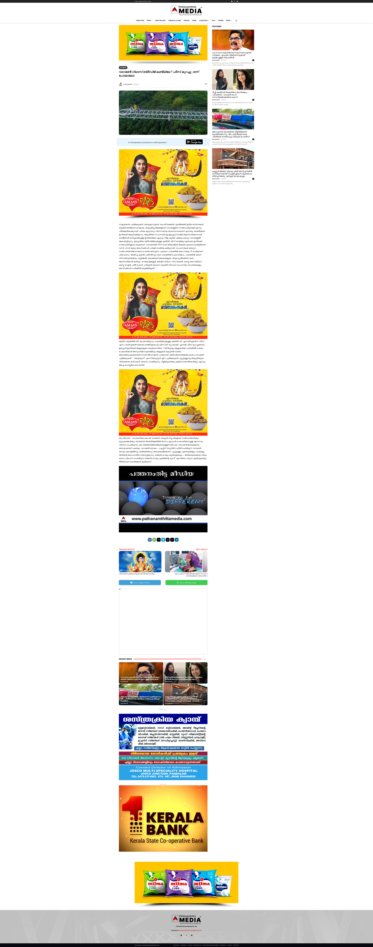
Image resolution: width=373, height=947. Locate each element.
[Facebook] (150, 540)
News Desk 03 (128, 84)
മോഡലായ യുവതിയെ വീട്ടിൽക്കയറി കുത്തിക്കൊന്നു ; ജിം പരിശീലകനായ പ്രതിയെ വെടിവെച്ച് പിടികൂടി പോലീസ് (141, 699)
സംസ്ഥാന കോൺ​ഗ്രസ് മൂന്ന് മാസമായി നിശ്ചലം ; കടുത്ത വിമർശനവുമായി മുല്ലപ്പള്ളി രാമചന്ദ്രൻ (140, 678)
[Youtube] (237, 1)
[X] (234, 1)
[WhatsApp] (154, 540)
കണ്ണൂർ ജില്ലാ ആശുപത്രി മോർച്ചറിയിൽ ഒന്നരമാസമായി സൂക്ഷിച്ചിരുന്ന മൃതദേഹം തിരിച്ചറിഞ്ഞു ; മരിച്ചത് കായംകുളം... (232, 173)
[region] (163, 44)
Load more (162, 709)
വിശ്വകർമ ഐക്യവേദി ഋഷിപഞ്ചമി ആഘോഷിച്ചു (137, 574)
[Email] (168, 540)
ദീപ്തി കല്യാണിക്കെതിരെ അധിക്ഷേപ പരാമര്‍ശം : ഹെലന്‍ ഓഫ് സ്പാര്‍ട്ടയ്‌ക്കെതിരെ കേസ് (184, 678)
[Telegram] (232, 1)
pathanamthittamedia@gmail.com (190, 930)
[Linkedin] (177, 540)
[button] (236, 20)
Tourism (123, 68)
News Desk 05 (124, 681)
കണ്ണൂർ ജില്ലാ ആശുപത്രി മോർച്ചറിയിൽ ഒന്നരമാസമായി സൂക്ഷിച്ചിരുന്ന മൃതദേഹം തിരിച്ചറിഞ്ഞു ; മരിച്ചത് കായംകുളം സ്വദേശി (182, 699)
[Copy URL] (172, 540)
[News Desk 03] (121, 84)
